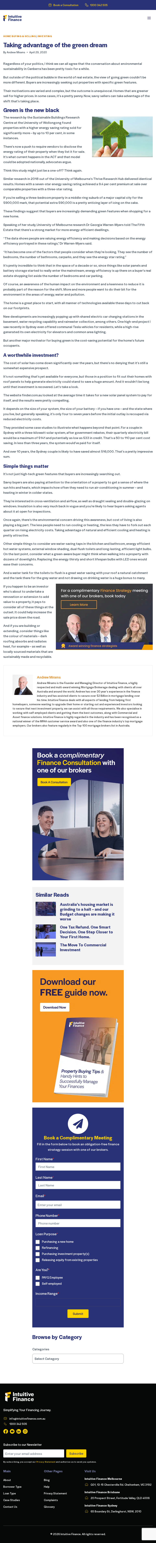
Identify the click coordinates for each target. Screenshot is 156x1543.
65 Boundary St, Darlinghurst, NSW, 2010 (116, 1511)
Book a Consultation (65, 5)
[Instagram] (25, 1431)
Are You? (43, 1269)
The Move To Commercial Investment (83, 947)
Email (41, 1195)
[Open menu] (149, 18)
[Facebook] (5, 1431)
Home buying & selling (19, 36)
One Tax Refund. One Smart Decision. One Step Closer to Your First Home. (86, 931)
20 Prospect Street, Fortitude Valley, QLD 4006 (120, 1498)
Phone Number (47, 1215)
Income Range (47, 1293)
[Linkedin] (18, 1431)
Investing (45, 36)
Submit (78, 1313)
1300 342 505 (99, 5)
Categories (40, 1349)
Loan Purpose (47, 1233)
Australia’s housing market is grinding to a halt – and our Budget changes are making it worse (87, 911)
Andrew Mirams (16, 52)
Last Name (45, 1177)
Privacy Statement (45, 1461)
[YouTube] (12, 1431)
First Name (45, 1158)
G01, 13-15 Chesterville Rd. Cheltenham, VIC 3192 (121, 1484)
